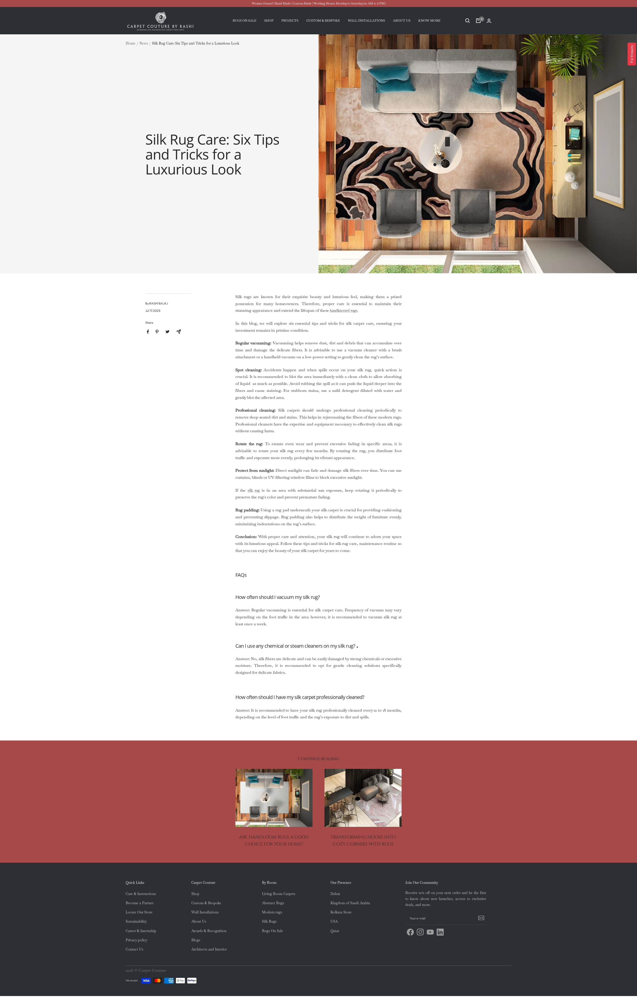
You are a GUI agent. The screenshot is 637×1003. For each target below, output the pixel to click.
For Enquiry (632, 54)
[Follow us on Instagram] (420, 932)
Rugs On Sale (272, 931)
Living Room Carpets (278, 894)
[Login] (489, 21)
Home (130, 43)
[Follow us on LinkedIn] (440, 932)
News (143, 43)
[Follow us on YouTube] (430, 932)
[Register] (480, 918)
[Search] (467, 20)
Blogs (195, 940)
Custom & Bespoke (206, 903)
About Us (198, 921)
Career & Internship (141, 931)
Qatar (334, 931)
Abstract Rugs (273, 903)
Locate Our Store (139, 912)
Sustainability (136, 921)
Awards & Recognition (208, 931)
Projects (289, 20)
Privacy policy (136, 940)
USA (334, 921)
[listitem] (148, 332)
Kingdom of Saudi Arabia (350, 903)
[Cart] (478, 20)
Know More (429, 20)
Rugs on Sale (244, 20)
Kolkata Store (341, 912)
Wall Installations (205, 912)
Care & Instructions (141, 894)
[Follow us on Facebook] (410, 932)
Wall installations (366, 20)
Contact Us (134, 949)
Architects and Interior (209, 949)
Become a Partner (140, 903)
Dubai (335, 894)
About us (401, 20)
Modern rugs (272, 912)
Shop (268, 20)
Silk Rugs (269, 921)
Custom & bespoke (323, 20)
